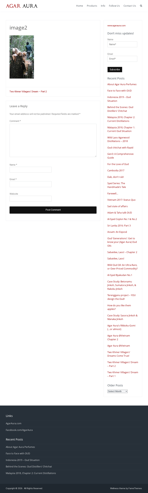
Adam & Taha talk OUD (119, 212)
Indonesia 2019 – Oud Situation (23, 460)
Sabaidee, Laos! (115, 258)
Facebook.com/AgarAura (19, 430)
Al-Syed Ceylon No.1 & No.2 (122, 219)
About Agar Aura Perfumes (122, 84)
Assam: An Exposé (117, 231)
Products (92, 5)
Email (13, 179)
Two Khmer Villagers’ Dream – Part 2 (28, 91)
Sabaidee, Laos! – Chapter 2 (122, 252)
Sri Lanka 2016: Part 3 (119, 225)
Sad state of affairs (117, 206)
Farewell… (112, 193)
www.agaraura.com (116, 25)
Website (14, 193)
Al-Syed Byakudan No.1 (119, 275)
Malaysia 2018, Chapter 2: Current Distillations (31, 473)
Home (79, 5)
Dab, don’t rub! (115, 177)
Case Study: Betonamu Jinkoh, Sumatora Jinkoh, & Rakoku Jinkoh (121, 285)
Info (103, 5)
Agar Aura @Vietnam (118, 345)
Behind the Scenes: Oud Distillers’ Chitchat (29, 466)
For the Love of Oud (118, 164)
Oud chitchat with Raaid (120, 147)
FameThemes (135, 488)
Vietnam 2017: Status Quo (121, 199)
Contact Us (130, 5)
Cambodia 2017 (115, 170)
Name (13, 164)
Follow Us (114, 5)
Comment (15, 121)
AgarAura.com (13, 423)
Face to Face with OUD (119, 90)
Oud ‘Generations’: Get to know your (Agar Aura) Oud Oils (122, 242)
